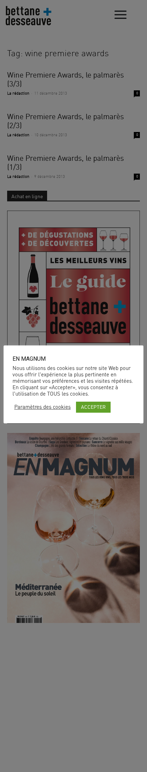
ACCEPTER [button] (93, 407)
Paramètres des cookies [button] (42, 407)
